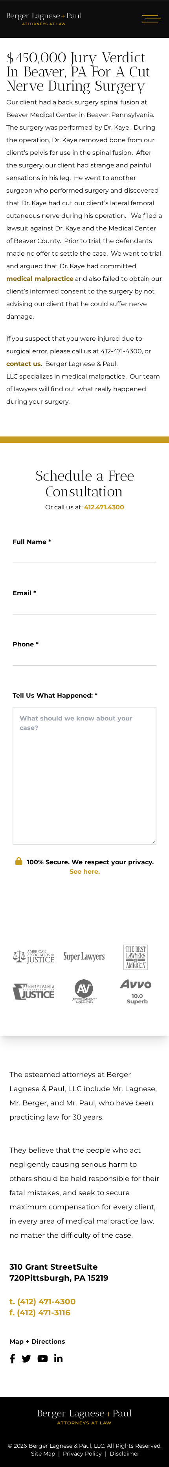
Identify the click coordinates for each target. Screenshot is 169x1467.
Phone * (26, 644)
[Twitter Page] (26, 1359)
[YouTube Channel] (42, 1359)
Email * (24, 593)
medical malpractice (39, 278)
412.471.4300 (104, 507)
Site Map (43, 1453)
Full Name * (32, 542)
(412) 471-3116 (43, 1312)
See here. (85, 871)
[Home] (44, 19)
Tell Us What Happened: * (55, 695)
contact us (23, 364)
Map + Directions (37, 1341)
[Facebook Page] (12, 1359)
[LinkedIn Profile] (58, 1359)
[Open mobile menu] (150, 19)
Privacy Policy (82, 1453)
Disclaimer (125, 1453)
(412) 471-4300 (46, 1301)
